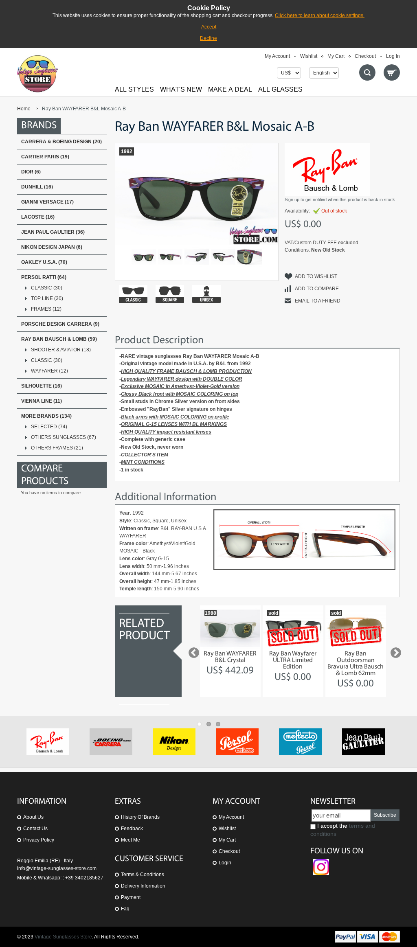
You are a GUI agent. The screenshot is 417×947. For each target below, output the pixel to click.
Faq (125, 909)
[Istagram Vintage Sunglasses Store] (321, 863)
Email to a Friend (317, 301)
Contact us (35, 828)
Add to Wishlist (316, 276)
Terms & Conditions (142, 874)
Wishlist (308, 56)
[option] (230, 651)
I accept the (342, 829)
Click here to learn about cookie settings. (319, 15)
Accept (208, 27)
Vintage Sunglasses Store (63, 937)
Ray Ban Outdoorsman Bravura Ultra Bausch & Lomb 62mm (355, 664)
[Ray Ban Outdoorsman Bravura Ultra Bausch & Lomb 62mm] (356, 628)
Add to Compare (317, 289)
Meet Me (130, 840)
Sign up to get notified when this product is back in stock (340, 199)
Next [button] (394, 651)
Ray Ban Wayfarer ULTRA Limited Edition (292, 660)
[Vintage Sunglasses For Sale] (37, 73)
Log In (393, 56)
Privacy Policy (38, 840)
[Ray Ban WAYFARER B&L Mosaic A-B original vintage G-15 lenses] (249, 257)
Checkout (365, 56)
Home (24, 109)
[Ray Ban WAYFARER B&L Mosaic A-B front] (144, 257)
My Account (277, 56)
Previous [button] (192, 651)
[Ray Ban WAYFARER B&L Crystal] (230, 628)
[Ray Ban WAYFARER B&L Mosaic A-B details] (196, 257)
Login (225, 863)
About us (33, 817)
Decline (208, 38)
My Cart (336, 56)
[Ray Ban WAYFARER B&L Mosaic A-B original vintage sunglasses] (170, 257)
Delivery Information (143, 886)
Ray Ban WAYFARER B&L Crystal (230, 657)
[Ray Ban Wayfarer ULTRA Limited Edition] (293, 628)
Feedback (132, 828)
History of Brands (140, 817)
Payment (130, 897)
